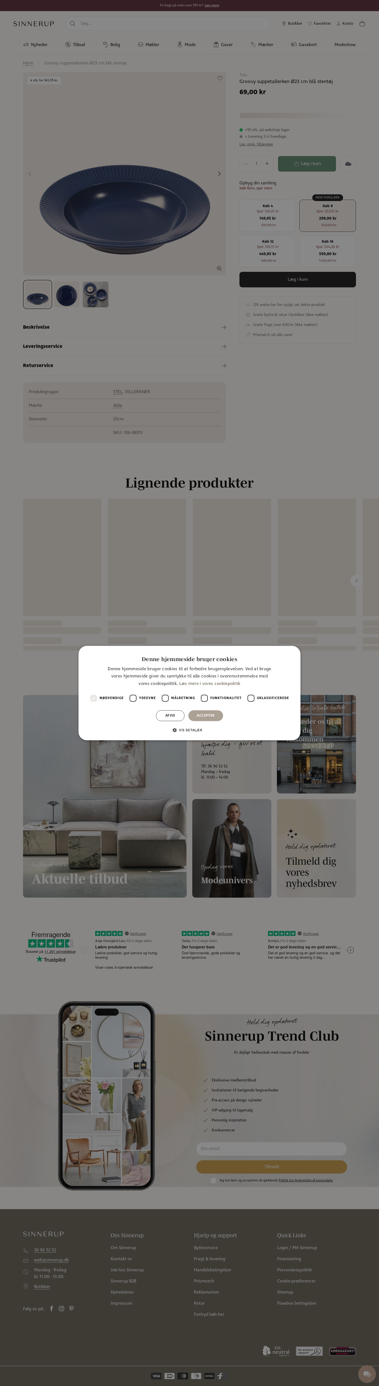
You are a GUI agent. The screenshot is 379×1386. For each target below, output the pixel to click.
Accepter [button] (205, 715)
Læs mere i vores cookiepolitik (210, 684)
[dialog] (189, 693)
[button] (189, 730)
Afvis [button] (170, 715)
